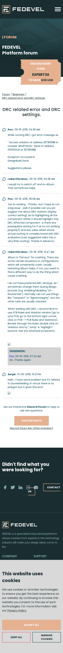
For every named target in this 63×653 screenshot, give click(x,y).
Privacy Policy (16, 611)
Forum (6, 94)
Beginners (18, 94)
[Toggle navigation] (58, 9)
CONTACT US (44, 489)
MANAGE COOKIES (46, 637)
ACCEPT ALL (31, 625)
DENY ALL (16, 637)
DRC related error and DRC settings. (23, 98)
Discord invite (31, 420)
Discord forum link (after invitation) (31, 428)
